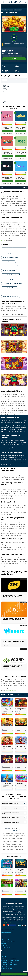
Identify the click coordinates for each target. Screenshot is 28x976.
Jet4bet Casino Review (20, 183)
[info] (12, 123)
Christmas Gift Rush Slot (7, 709)
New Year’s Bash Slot (7, 764)
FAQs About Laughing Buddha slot (10, 296)
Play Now (14, 58)
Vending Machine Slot (7, 869)
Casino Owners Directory (7, 962)
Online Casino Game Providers (8, 941)
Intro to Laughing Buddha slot (10, 253)
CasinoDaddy (16, 829)
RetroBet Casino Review (7, 158)
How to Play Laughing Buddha (9, 279)
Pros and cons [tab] (11, 79)
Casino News (5, 956)
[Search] (24, 2)
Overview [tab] (5, 79)
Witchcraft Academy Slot (20, 870)
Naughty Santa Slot (7, 746)
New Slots (4, 955)
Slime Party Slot (20, 783)
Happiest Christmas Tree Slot (20, 709)
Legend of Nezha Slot (7, 727)
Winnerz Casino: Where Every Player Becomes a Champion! (13, 642)
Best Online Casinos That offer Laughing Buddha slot (14, 249)
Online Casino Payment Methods (9, 958)
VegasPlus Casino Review (7, 133)
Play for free (7, 759)
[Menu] (3, 2)
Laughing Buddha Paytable (9, 270)
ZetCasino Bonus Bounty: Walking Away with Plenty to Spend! (12, 596)
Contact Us (4, 945)
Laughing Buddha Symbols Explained (11, 274)
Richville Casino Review (7, 183)
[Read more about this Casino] (7, 116)
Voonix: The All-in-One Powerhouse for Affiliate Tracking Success (13, 666)
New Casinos (5, 934)
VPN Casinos (5, 936)
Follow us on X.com (6, 947)
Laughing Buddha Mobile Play (9, 287)
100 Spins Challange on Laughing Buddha (12, 283)
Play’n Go (8, 767)
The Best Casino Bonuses (7, 953)
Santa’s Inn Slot (20, 764)
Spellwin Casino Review (20, 133)
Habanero (3, 196)
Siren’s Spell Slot (7, 783)
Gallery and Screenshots (8, 261)
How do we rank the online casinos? (9, 964)
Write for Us (4, 966)
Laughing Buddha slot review (9, 266)
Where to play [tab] (5, 82)
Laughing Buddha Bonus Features (10, 292)
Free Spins (4, 938)
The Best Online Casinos (7, 932)
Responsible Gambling (7, 968)
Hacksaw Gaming (6, 86)
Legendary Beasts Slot (21, 727)
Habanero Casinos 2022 (12, 690)
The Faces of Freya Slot (7, 888)
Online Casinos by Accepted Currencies (10, 960)
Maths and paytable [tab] (20, 79)
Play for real (14, 974)
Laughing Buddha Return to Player (11, 257)
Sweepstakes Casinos (7, 939)
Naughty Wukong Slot (20, 746)
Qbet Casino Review (20, 158)
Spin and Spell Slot (21, 888)
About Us (4, 943)
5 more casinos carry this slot (14, 60)
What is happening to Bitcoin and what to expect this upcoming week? (14, 619)
